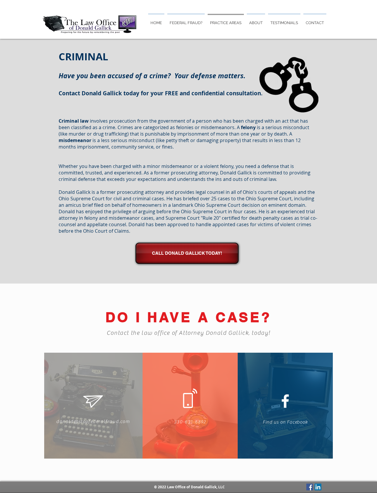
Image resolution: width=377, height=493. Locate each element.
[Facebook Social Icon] (309, 487)
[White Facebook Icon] (285, 401)
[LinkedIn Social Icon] (318, 487)
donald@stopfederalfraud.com (93, 421)
